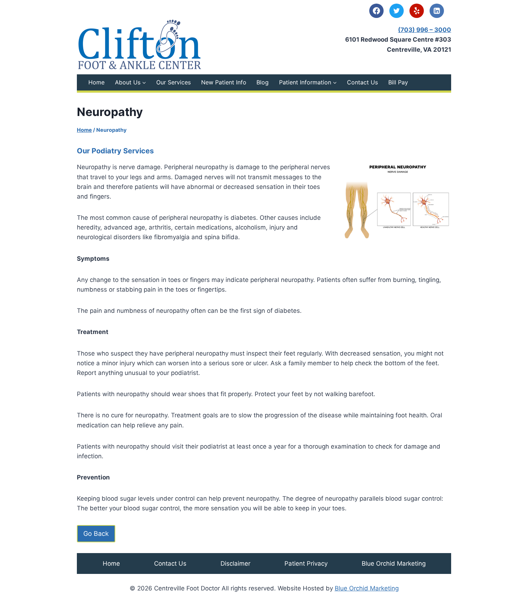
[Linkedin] (437, 11)
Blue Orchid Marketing (394, 563)
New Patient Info (223, 82)
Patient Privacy (306, 563)
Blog (262, 82)
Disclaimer (235, 563)
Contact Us (362, 82)
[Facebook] (376, 11)
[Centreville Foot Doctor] (140, 44)
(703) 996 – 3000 (424, 29)
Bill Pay (398, 82)
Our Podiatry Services (115, 151)
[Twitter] (396, 11)
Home (96, 82)
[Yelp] (416, 11)
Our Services (173, 82)
